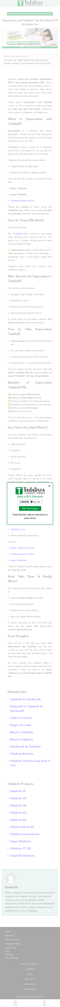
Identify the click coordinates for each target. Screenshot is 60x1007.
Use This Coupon (30, 508)
